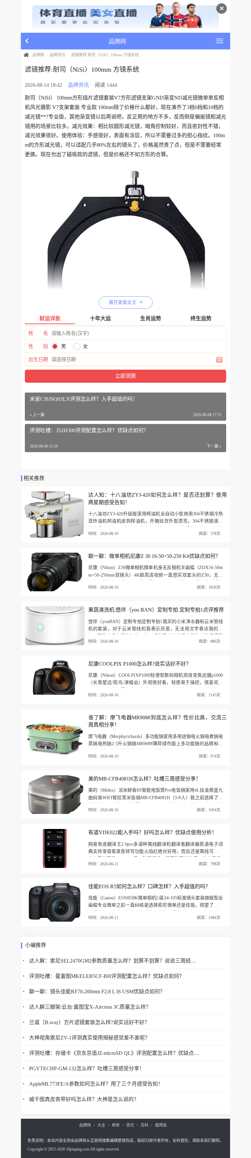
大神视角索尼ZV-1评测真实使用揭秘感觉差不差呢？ (89, 1037)
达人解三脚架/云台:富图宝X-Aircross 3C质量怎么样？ (90, 1007)
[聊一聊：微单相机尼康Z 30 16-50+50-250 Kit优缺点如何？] (54, 572)
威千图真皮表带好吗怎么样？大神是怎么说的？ (84, 1099)
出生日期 (38, 359)
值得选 (161, 1125)
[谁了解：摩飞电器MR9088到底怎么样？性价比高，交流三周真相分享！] (54, 737)
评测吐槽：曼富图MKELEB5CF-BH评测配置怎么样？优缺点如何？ (106, 976)
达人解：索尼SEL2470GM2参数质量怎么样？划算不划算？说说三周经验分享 (114, 961)
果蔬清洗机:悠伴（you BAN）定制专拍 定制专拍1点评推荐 (156, 610)
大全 (101, 1125)
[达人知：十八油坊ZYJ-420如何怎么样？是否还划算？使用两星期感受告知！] (54, 514)
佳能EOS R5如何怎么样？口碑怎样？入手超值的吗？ (149, 886)
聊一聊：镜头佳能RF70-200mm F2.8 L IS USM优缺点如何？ (97, 991)
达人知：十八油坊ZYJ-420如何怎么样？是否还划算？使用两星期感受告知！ (157, 498)
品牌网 (38, 55)
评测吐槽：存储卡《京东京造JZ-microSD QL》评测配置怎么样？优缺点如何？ (114, 1053)
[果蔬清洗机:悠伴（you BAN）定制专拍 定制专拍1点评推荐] (54, 625)
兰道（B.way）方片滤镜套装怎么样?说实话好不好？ (89, 1022)
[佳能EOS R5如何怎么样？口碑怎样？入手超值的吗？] (54, 902)
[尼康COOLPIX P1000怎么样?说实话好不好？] (54, 679)
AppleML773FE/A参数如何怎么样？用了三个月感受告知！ (96, 1084)
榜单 (116, 1125)
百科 (144, 1125)
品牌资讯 (57, 55)
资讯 (130, 1125)
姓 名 (38, 333)
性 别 (38, 346)
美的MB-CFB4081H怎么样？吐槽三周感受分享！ (144, 778)
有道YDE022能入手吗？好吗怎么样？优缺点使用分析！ (152, 832)
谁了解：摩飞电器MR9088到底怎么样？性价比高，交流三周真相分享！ (157, 721)
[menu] (219, 40)
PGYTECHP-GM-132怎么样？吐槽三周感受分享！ (86, 1068)
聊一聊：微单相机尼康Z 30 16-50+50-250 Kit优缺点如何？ (154, 556)
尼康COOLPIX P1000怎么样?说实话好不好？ (139, 664)
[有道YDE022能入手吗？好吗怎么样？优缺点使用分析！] (54, 848)
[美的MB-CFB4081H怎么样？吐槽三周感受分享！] (54, 794)
